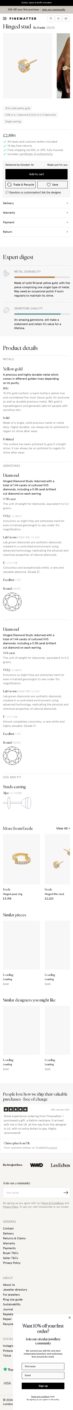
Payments (9, 1248)
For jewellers (11, 1294)
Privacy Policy (11, 1262)
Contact (8, 1228)
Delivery (8, 1233)
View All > (63, 828)
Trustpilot (51, 1148)
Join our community (53, 9)
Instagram (9, 1345)
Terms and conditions (40, 1396)
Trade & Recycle (23, 184)
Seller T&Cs (10, 1258)
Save (55, 184)
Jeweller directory (15, 1289)
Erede (41, 27)
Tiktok (7, 1355)
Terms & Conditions (52, 1203)
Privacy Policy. (11, 1207)
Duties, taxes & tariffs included (36, 3)
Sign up (43, 1386)
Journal (8, 1309)
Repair (7, 1319)
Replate (8, 1314)
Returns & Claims (14, 1238)
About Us (9, 1284)
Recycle (8, 1324)
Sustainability (11, 1304)
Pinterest (9, 1350)
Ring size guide (13, 1299)
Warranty (9, 1243)
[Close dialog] (70, 1317)
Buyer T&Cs (10, 1253)
